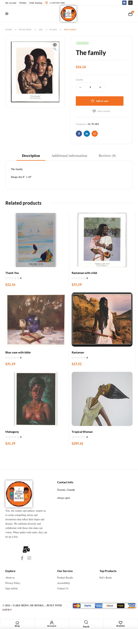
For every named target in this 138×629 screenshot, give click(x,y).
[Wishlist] (120, 622)
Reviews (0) (107, 155)
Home (8, 29)
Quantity (79, 79)
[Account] (52, 622)
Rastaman (78, 352)
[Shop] (17, 622)
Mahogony (12, 431)
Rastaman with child (84, 272)
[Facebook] (124, 3)
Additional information (69, 155)
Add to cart (102, 101)
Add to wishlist (103, 111)
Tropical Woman (82, 431)
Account (51, 625)
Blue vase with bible (18, 352)
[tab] (31, 156)
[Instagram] (130, 3)
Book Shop (25, 29)
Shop (17, 625)
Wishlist (120, 625)
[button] (55, 47)
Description (31, 155)
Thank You (12, 272)
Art (40, 29)
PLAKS (53, 29)
